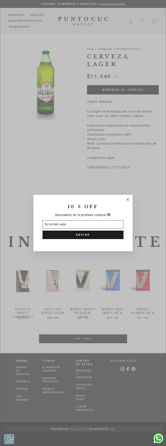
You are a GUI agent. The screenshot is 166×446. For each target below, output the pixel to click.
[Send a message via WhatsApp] (158, 438)
